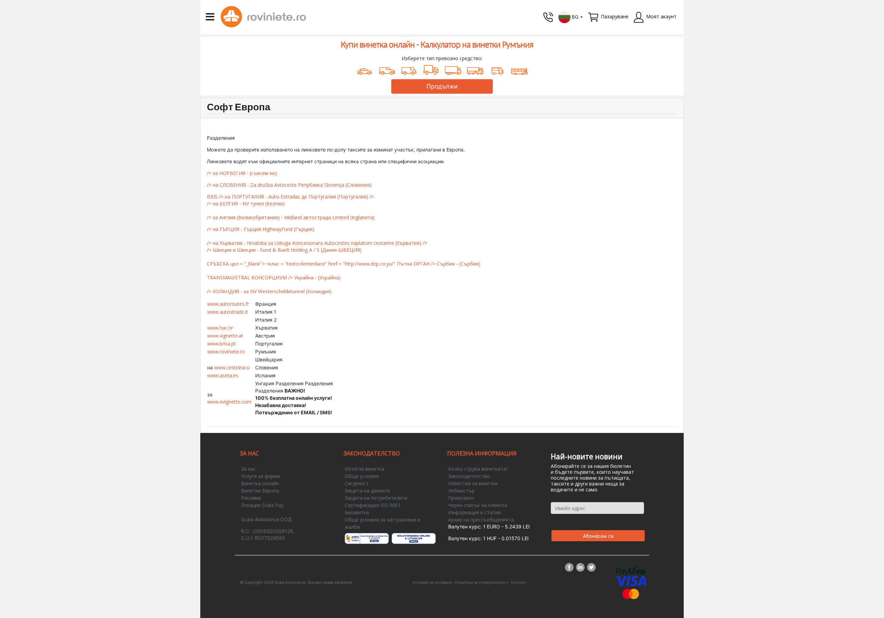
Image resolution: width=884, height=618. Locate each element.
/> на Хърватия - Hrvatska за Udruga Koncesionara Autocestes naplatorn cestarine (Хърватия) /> (317, 243)
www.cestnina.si (232, 367)
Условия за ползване (432, 582)
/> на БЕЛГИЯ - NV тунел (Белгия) (246, 203)
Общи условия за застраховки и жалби (382, 523)
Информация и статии (474, 512)
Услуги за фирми (260, 476)
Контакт (518, 582)
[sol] (414, 538)
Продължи (442, 86)
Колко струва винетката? (478, 468)
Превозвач (461, 498)
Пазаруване (614, 16)
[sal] (367, 538)
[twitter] (591, 567)
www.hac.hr (220, 327)
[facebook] (570, 567)
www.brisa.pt (221, 343)
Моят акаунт (661, 16)
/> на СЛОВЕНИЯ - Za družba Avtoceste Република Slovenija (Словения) (289, 185)
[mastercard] (631, 593)
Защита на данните (367, 490)
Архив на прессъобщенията (481, 519)
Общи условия (362, 476)
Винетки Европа (260, 490)
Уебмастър (461, 490)
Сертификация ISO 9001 (373, 505)
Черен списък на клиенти (477, 505)
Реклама (251, 498)
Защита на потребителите (376, 498)
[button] (570, 16)
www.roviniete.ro (226, 351)
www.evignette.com (229, 401)
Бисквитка (357, 512)
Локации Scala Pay (262, 505)
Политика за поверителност (482, 582)
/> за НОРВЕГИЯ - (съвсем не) (242, 173)
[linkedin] (581, 567)
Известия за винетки (473, 483)
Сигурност (357, 483)
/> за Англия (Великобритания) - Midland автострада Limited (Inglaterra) (291, 217)
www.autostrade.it (227, 311)
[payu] (630, 570)
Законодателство (469, 476)
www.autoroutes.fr (228, 304)
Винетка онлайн (260, 483)
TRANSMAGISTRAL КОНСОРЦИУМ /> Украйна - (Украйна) (273, 277)
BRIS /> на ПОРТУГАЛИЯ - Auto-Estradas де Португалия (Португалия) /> (290, 196)
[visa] (631, 580)
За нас (248, 468)
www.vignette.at (225, 335)
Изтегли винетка (364, 468)
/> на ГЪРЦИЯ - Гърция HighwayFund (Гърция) (260, 229)
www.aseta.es (222, 375)
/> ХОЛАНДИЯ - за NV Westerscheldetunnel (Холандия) (269, 291)
